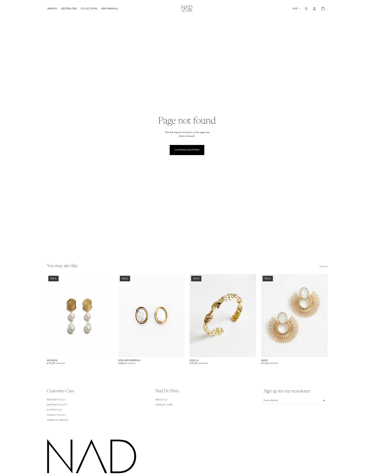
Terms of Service (57, 420)
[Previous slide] (124, 315)
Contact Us (54, 409)
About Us (161, 399)
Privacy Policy (56, 415)
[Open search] (306, 8)
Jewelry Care (164, 404)
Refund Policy (56, 399)
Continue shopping (187, 149)
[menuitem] (52, 8)
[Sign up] (323, 400)
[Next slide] (178, 315)
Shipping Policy (57, 404)
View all (323, 266)
